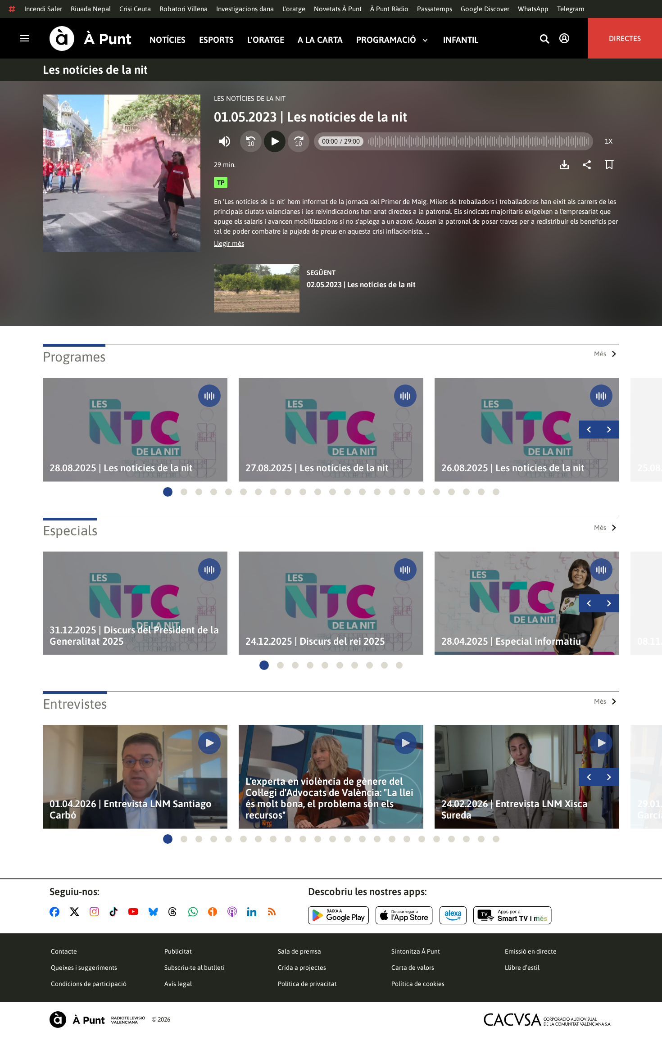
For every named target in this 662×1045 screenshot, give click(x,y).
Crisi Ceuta (135, 9)
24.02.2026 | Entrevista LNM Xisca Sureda (514, 809)
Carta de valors (412, 967)
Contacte (64, 951)
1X (608, 141)
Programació (386, 40)
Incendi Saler (43, 9)
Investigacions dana (245, 9)
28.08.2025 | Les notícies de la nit (121, 468)
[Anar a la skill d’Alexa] (453, 915)
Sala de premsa (299, 951)
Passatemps (434, 9)
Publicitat (178, 951)
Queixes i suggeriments (84, 967)
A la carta (320, 40)
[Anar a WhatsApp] (194, 911)
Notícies (168, 40)
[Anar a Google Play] (338, 915)
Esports (216, 40)
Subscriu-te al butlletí (194, 967)
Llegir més (229, 243)
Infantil (460, 40)
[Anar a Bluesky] (155, 911)
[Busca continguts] (544, 39)
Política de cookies (417, 983)
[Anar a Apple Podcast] (233, 911)
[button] (167, 492)
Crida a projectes (302, 967)
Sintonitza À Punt (415, 951)
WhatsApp (533, 9)
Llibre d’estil (522, 967)
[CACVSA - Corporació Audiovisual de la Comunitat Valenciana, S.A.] (547, 1019)
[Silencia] (225, 141)
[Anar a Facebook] (56, 911)
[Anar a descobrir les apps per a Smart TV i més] (512, 915)
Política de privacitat (307, 983)
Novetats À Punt (338, 9)
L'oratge (293, 9)
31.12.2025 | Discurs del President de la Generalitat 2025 (134, 635)
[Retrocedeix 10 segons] (251, 141)
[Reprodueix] (275, 141)
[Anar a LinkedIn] (253, 911)
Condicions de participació (89, 983)
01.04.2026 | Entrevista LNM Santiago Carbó (131, 809)
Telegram (571, 9)
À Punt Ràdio (389, 9)
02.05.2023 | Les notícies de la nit (361, 284)
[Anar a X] (76, 911)
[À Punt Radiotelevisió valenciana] (97, 1019)
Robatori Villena (183, 9)
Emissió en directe (531, 951)
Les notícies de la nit (95, 70)
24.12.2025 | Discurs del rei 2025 (315, 641)
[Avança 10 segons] (298, 141)
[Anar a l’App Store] (404, 915)
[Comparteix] (589, 164)
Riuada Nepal (91, 9)
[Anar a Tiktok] (115, 911)
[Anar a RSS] (274, 911)
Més (600, 353)
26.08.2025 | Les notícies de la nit (513, 468)
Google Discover (485, 9)
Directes (625, 38)
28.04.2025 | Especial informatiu (511, 641)
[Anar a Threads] (174, 911)
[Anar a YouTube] (135, 911)
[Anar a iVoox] (214, 911)
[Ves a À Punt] (90, 38)
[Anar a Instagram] (96, 911)
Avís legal (178, 983)
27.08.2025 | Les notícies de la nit (317, 468)
